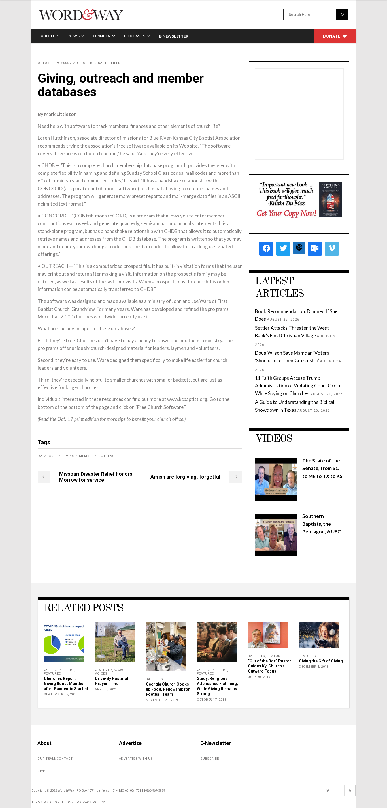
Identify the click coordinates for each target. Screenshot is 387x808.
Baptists (154, 679)
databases (48, 456)
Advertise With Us (136, 758)
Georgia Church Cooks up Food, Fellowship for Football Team (168, 689)
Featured (52, 673)
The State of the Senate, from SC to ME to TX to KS (322, 468)
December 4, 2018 (313, 667)
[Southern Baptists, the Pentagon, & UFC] (276, 554)
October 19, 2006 (53, 63)
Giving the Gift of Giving (321, 661)
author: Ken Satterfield (97, 63)
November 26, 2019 (162, 700)
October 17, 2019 (211, 699)
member (86, 456)
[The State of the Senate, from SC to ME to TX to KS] (276, 499)
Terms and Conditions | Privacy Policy (68, 802)
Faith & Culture (59, 670)
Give (41, 771)
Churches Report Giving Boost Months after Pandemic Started (66, 683)
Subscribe (209, 758)
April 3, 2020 (106, 689)
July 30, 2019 (259, 677)
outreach (107, 456)
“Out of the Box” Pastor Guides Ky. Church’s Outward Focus (269, 666)
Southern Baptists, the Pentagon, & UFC (321, 523)
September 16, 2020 (60, 694)
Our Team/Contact (55, 758)
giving (68, 456)
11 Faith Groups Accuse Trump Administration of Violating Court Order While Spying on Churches (298, 385)
